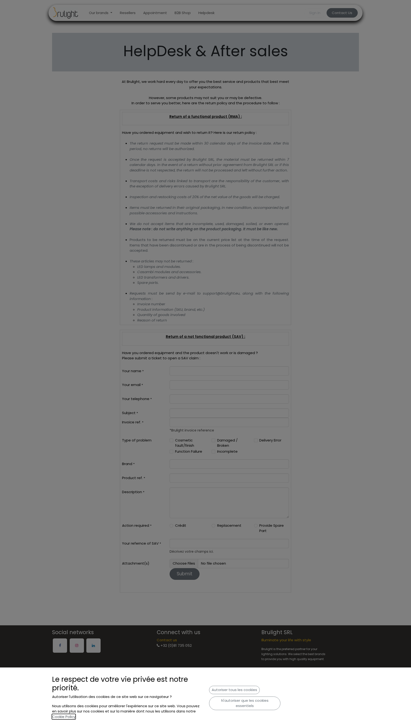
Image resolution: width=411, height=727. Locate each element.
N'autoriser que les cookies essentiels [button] (245, 703)
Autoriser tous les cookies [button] (234, 689)
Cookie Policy (63, 716)
